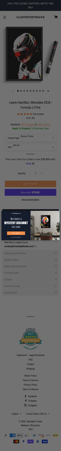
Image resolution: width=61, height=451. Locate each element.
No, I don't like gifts (16, 237)
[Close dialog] (58, 211)
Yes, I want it (16, 233)
